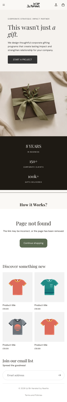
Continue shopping (33, 243)
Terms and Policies (33, 395)
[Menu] (3, 5)
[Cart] (63, 4)
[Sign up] (59, 375)
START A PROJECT (22, 59)
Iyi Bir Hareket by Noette (37, 388)
